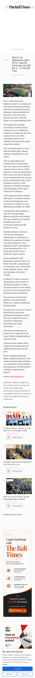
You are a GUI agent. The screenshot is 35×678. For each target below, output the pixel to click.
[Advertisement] (17, 28)
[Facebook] (16, 2)
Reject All (25, 674)
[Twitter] (19, 2)
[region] (17, 663)
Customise (9, 674)
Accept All (17, 669)
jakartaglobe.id (17, 376)
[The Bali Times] (17, 6)
